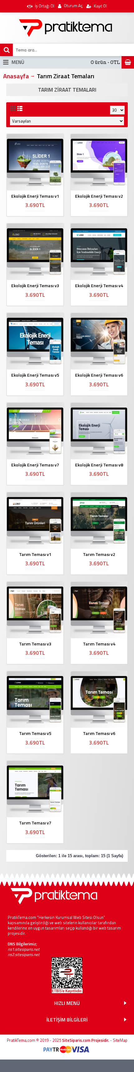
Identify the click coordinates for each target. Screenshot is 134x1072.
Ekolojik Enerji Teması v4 (99, 285)
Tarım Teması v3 (35, 643)
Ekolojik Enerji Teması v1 (35, 196)
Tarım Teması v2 (99, 554)
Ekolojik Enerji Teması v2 (99, 196)
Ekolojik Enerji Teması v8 (99, 464)
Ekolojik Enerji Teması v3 (35, 285)
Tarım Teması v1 (35, 554)
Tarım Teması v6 (99, 733)
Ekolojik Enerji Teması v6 (99, 375)
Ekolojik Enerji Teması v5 (35, 375)
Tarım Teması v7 (35, 822)
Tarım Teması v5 (35, 733)
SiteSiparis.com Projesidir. (85, 1040)
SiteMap (120, 1040)
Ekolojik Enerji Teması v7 (35, 464)
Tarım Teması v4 (99, 643)
